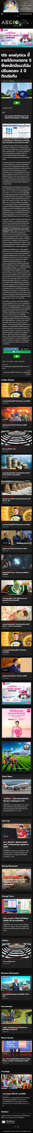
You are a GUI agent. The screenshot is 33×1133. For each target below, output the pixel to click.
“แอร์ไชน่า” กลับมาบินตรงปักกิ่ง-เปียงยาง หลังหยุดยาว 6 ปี (16, 786)
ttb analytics (10, 361)
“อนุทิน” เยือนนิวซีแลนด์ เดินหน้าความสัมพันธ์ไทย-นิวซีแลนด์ (16, 1016)
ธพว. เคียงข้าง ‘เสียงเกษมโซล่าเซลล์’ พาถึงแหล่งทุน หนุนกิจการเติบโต (16, 831)
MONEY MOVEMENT (7, 622)
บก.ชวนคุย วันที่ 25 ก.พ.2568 (16, 1081)
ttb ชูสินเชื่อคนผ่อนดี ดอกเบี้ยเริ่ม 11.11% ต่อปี (16, 983)
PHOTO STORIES (6, 1056)
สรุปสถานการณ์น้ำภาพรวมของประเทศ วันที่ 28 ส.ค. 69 (16, 488)
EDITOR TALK (12, 1091)
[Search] (31, 23)
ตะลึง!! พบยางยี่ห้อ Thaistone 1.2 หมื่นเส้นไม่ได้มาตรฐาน (17, 372)
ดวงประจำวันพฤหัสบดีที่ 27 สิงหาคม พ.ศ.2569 (16, 639)
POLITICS (11, 596)
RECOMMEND (17, 1025)
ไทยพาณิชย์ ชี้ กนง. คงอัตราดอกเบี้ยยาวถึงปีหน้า (16, 561)
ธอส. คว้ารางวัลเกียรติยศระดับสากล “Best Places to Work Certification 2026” (16, 1048)
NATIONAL (5, 496)
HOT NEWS (4, 50)
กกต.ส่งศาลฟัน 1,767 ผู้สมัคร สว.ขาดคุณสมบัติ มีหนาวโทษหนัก (16, 587)
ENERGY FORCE (7, 916)
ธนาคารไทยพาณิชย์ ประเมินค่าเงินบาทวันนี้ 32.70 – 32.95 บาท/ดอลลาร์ (16, 613)
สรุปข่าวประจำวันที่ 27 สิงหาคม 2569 (16, 665)
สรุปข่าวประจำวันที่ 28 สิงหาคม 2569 (16, 537)
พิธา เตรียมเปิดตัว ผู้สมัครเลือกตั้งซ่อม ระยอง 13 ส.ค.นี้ (15, 366)
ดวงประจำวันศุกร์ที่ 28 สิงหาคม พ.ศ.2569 (16, 513)
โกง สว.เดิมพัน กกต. (16, 438)
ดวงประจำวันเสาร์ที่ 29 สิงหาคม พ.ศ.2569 (16, 390)
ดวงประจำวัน (5, 399)
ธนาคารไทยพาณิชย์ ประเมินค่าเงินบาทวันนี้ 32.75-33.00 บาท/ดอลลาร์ (16, 462)
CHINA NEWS (6, 796)
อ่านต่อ (19, 811)
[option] (16, 880)
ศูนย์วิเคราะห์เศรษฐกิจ (20, 361)
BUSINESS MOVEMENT (7, 992)
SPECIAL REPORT (11, 50)
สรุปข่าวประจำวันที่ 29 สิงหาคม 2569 (16, 414)
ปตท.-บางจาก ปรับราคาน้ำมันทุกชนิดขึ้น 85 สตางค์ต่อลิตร (16, 906)
